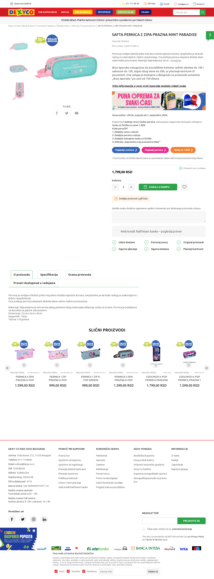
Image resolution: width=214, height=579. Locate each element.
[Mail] (76, 113)
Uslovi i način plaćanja (70, 482)
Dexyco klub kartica (144, 460)
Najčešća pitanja (179, 469)
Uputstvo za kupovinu (70, 460)
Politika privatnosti (68, 478)
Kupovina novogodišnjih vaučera (150, 473)
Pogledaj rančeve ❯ (126, 150)
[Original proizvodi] (179, 242)
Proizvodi (40, 26)
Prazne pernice (88, 26)
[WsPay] (120, 549)
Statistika (75, 571)
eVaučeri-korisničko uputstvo (149, 464)
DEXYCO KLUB (126, 12)
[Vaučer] (56, 549)
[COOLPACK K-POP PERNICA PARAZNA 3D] (156, 354)
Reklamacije (102, 469)
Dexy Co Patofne (142, 469)
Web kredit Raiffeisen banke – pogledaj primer (151, 231)
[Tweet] (66, 113)
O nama (175, 455)
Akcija (65, 12)
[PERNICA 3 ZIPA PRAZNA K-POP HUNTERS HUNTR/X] (123, 354)
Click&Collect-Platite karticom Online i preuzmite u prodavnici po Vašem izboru (106, 20)
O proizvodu (22, 274)
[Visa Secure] (68, 549)
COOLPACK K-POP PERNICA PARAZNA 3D (156, 380)
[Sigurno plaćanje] (114, 248)
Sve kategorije (47, 12)
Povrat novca (103, 473)
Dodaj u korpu (159, 187)
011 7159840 (25, 459)
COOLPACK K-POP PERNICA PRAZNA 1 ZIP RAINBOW (189, 380)
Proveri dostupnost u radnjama (34, 282)
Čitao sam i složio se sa (169, 529)
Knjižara (51, 26)
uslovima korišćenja (182, 529)
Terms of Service (154, 540)
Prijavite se (191, 520)
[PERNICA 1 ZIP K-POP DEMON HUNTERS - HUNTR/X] (90, 354)
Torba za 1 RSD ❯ (183, 150)
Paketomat (101, 455)
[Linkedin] (44, 519)
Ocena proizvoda (79, 274)
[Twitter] (22, 519)
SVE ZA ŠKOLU (82, 12)
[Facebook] (57, 113)
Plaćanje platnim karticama (72, 469)
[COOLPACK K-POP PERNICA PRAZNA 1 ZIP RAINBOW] (189, 354)
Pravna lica (64, 455)
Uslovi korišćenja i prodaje (109, 482)
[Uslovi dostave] (114, 242)
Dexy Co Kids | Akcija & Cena (21, 26)
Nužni (62, 571)
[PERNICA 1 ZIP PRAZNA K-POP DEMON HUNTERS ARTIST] (57, 354)
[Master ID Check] (78, 549)
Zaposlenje (177, 464)
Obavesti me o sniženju (194, 168)
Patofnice (104, 12)
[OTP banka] (98, 549)
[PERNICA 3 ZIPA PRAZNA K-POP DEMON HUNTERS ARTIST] (24, 354)
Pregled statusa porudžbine (110, 487)
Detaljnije (176, 60)
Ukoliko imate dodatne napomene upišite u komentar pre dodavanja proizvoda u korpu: (156, 208)
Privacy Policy (197, 537)
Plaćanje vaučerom (68, 473)
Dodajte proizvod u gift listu (133, 198)
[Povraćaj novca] (146, 242)
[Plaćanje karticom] (179, 248)
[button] (184, 187)
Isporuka (100, 460)
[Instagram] (33, 519)
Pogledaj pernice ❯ (155, 150)
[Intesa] (145, 549)
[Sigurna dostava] (146, 248)
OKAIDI (145, 12)
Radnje (174, 460)
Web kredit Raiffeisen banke (73, 487)
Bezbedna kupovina (144, 455)
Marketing (92, 571)
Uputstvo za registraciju (71, 464)
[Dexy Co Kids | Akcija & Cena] (21, 12)
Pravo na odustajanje (107, 478)
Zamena (100, 464)
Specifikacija (49, 274)
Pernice (75, 26)
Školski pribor (63, 26)
